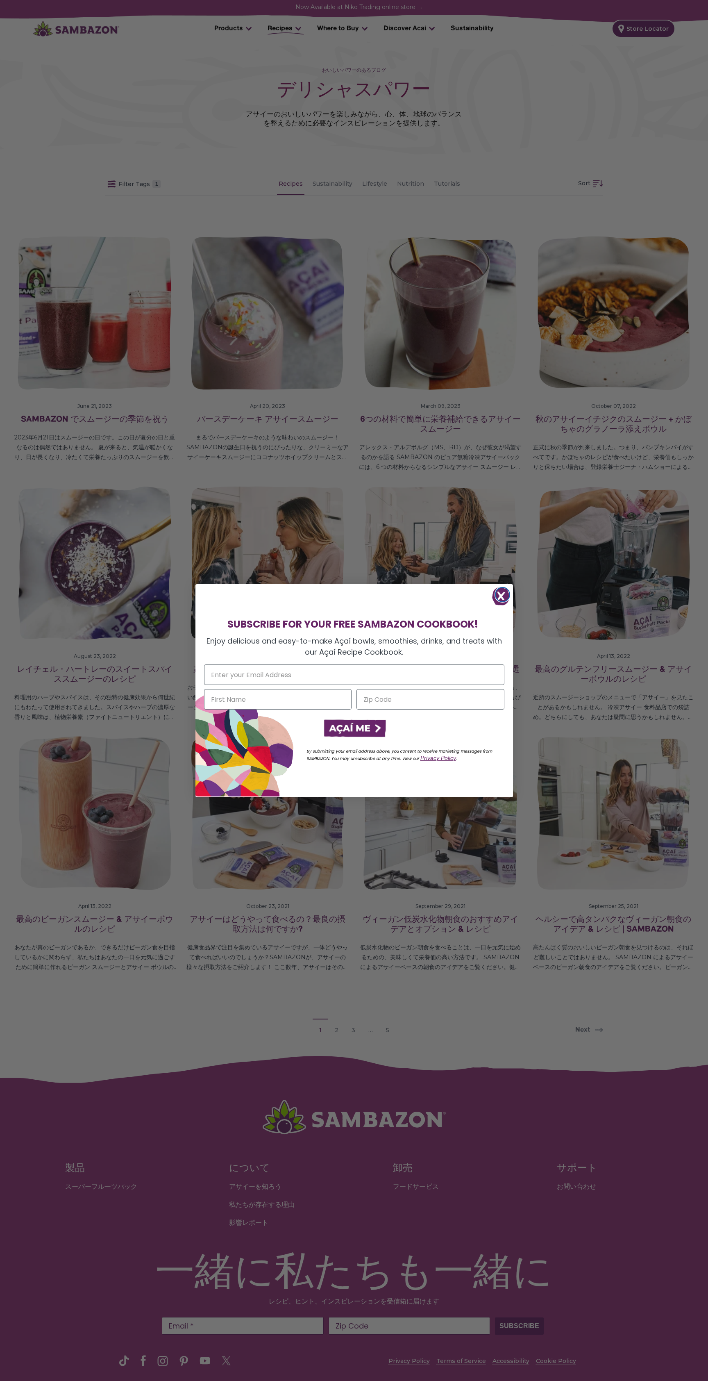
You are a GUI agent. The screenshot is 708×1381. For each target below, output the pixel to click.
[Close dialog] (502, 594)
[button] (354, 728)
